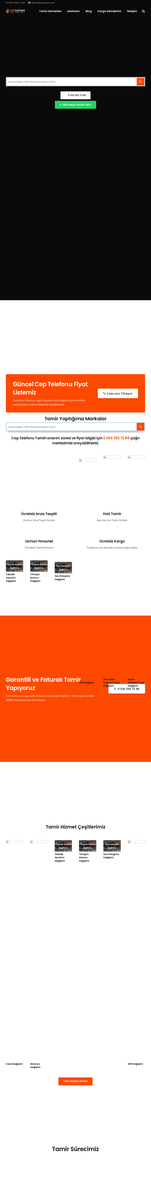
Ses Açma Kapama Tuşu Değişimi (111, 683)
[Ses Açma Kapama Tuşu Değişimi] (112, 457)
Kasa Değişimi (14, 1064)
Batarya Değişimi (35, 1065)
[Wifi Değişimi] (87, 460)
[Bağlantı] (15, 11)
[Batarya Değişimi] (38, 842)
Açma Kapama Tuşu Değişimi (136, 683)
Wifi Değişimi (86, 682)
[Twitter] (134, 2)
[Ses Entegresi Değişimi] (63, 564)
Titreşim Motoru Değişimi (35, 578)
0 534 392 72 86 (116, 438)
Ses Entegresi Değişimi (62, 577)
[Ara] (143, 11)
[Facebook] (130, 2)
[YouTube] (139, 2)
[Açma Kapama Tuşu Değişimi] (136, 457)
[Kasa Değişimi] (14, 842)
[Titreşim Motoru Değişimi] (38, 562)
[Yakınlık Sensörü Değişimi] (14, 562)
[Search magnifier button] (140, 81)
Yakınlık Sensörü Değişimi (11, 578)
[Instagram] (144, 2)
